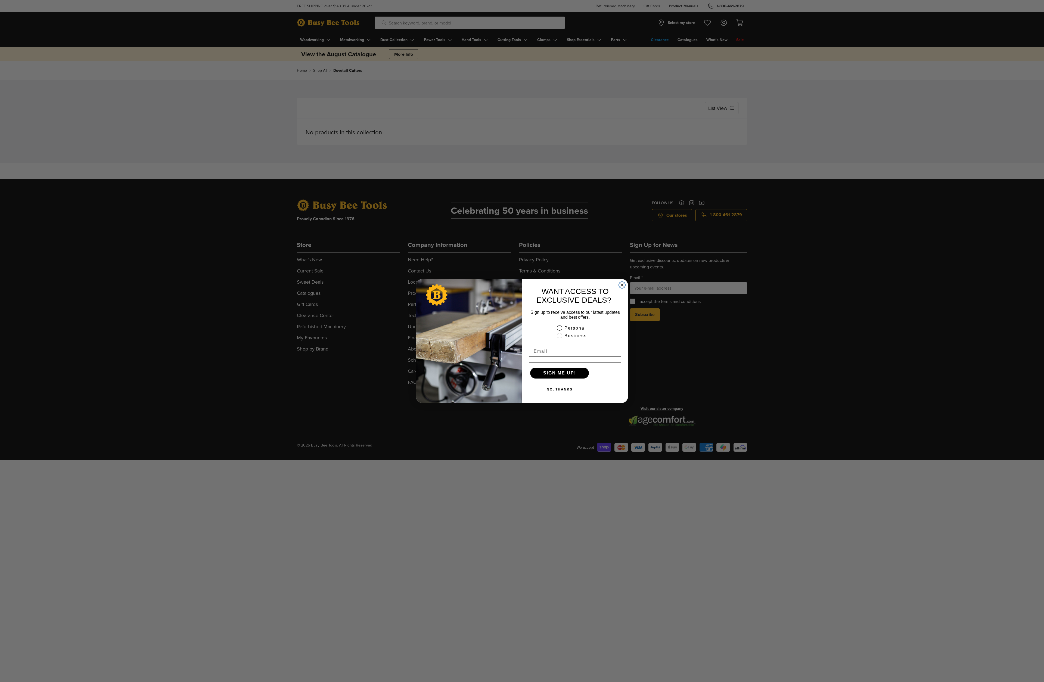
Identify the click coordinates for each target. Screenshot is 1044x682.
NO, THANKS (560, 389)
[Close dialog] (622, 285)
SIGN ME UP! (559, 373)
